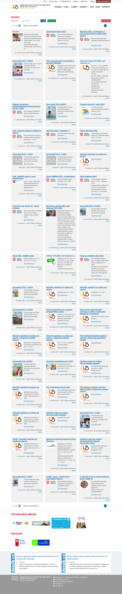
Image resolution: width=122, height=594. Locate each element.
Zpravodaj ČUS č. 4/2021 (23, 309)
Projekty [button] (83, 7)
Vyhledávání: (15, 21)
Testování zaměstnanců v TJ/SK (59, 361)
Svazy (98, 7)
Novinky (58, 7)
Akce (92, 7)
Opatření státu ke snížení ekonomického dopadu (91, 362)
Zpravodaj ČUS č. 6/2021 (90, 206)
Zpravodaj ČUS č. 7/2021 (23, 154)
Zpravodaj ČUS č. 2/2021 (90, 413)
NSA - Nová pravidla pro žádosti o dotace (27, 131)
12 (12, 26)
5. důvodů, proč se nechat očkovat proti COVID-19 (94, 477)
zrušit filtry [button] (106, 21)
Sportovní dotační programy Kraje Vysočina (61, 440)
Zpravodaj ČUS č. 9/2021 (23, 61)
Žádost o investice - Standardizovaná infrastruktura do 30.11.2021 (26, 106)
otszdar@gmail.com (62, 579)
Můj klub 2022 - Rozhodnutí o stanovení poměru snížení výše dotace (93, 33)
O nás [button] (65, 7)
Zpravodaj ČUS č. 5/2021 (23, 287)
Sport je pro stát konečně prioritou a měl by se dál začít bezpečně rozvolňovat (92, 311)
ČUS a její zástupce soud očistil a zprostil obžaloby (60, 62)
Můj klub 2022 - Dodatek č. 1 (58, 130)
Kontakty (106, 7)
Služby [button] (74, 7)
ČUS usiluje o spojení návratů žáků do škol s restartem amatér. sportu (94, 389)
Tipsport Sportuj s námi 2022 (92, 104)
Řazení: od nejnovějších (31, 26)
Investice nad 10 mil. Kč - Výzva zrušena (26, 207)
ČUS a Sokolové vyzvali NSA (58, 387)
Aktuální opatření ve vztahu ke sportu (93, 155)
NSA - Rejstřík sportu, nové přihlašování (24, 177)
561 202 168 (59, 586)
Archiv (40, 54)
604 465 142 (59, 584)
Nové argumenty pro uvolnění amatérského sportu (59, 310)
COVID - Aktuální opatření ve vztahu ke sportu (25, 440)
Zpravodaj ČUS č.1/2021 (23, 476)
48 (19, 26)
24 (16, 26)
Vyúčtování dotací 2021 (56, 31)
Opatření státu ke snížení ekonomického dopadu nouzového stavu (91, 441)
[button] (44, 20)
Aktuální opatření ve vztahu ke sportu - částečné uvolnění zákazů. (26, 338)
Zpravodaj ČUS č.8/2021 (56, 104)
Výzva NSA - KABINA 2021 (23, 256)
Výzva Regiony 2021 (88, 176)
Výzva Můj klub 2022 (88, 130)
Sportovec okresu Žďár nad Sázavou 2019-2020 (57, 207)
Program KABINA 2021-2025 (92, 256)
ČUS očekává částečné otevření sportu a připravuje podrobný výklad (93, 338)
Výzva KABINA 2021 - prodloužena (60, 176)
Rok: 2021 (51, 21)
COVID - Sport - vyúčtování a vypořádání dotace (58, 477)
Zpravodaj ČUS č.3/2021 (23, 361)
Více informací (62, 43)
